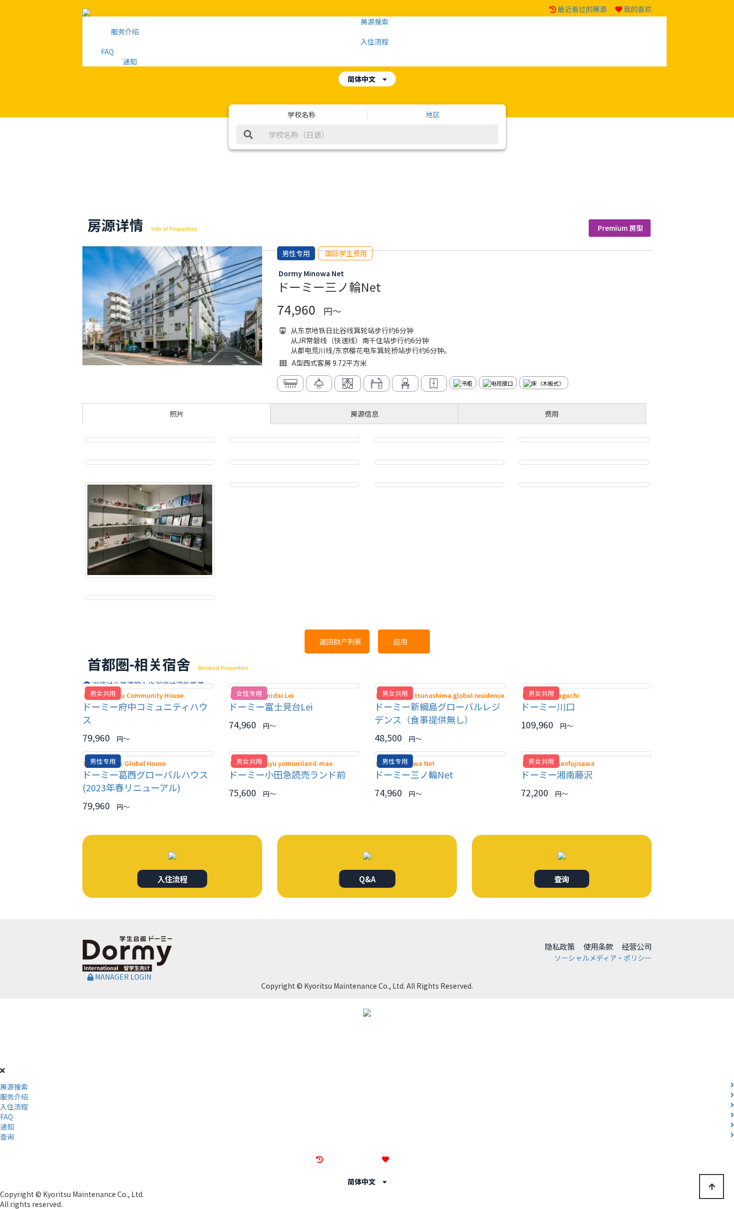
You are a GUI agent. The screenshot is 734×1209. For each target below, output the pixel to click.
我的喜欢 (638, 9)
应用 (403, 641)
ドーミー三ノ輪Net (413, 774)
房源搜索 (374, 21)
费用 (552, 414)
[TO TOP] (711, 1186)
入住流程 (374, 41)
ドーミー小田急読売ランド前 (287, 774)
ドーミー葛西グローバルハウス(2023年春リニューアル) (145, 781)
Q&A (367, 878)
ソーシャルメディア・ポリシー (603, 958)
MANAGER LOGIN (122, 977)
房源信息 (364, 414)
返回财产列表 (337, 641)
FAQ (107, 51)
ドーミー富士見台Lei (271, 706)
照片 (177, 414)
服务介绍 (125, 31)
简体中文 (365, 79)
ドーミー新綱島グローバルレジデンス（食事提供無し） (437, 713)
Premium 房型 (619, 228)
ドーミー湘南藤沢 (557, 774)
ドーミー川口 (548, 706)
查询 (561, 878)
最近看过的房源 (582, 9)
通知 (130, 61)
